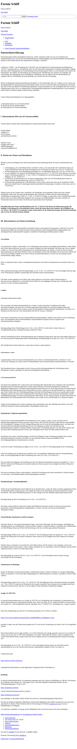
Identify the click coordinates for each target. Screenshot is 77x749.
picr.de (22, 709)
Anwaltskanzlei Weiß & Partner (32, 714)
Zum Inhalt (4, 12)
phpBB (11, 732)
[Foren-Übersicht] (7, 34)
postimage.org (53, 704)
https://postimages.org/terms (9, 687)
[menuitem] (6, 41)
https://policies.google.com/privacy (12, 660)
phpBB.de (23, 735)
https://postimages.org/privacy (10, 695)
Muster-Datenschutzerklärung (10, 714)
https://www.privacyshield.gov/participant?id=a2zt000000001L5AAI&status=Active (27, 618)
